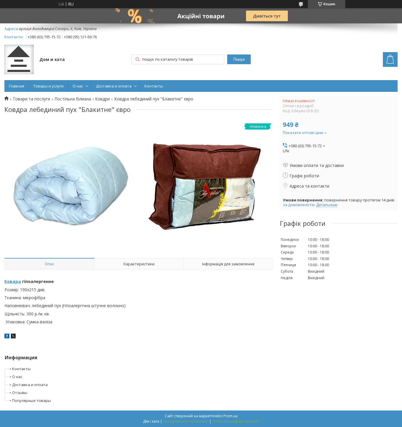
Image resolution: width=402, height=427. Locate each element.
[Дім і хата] (19, 60)
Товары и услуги (48, 86)
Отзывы (19, 392)
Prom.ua (230, 415)
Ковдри (102, 99)
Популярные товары (31, 400)
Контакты (153, 86)
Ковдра (12, 281)
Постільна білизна (72, 99)
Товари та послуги (31, 99)
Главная (16, 86)
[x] (13, 337)
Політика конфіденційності (235, 421)
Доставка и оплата (114, 86)
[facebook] (6, 337)
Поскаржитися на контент (185, 421)
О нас (78, 86)
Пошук (239, 59)
